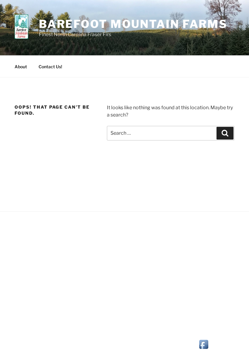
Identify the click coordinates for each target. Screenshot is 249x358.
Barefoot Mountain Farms (133, 24)
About (21, 66)
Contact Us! (50, 66)
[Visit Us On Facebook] (203, 349)
